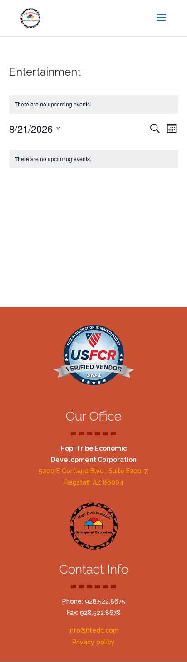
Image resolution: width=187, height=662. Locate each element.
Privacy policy (93, 642)
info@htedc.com (94, 630)
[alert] (93, 159)
